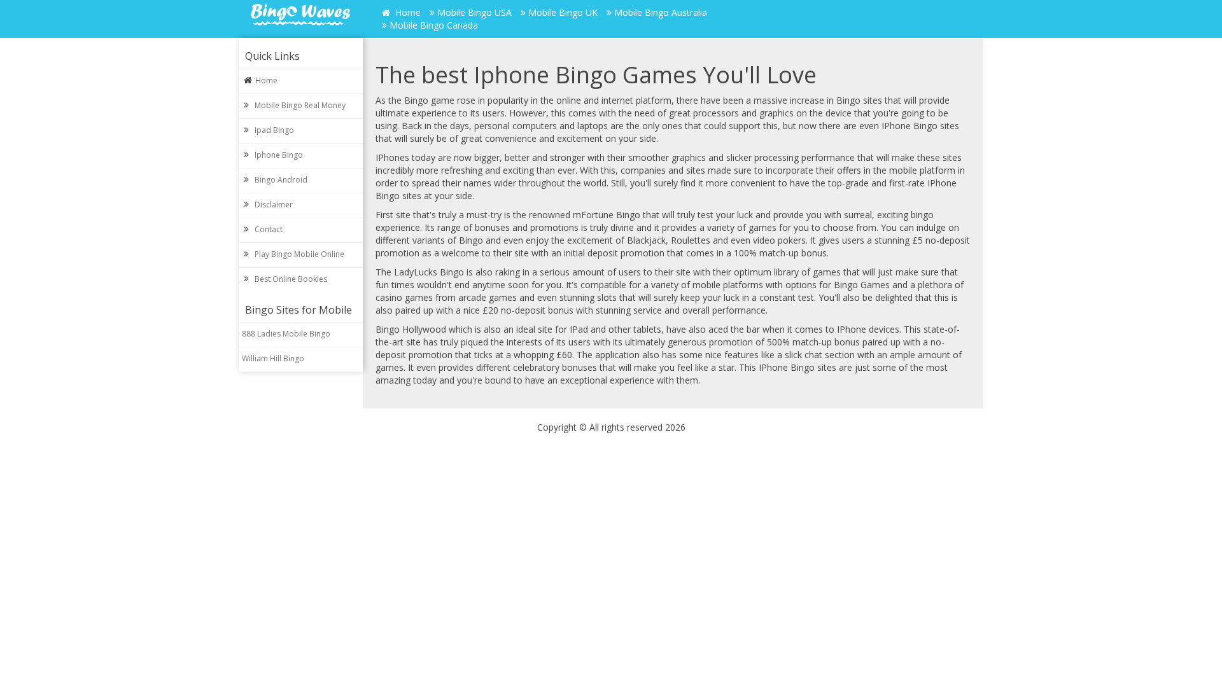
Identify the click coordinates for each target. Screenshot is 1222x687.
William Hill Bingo (273, 358)
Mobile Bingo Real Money (300, 105)
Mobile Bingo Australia (660, 12)
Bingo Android (281, 179)
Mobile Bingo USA (474, 12)
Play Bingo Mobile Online (299, 254)
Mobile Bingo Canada (434, 25)
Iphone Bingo (279, 154)
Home (407, 12)
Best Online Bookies (291, 279)
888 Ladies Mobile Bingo (286, 333)
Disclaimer (274, 204)
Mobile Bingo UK (563, 12)
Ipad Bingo (274, 130)
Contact (269, 229)
